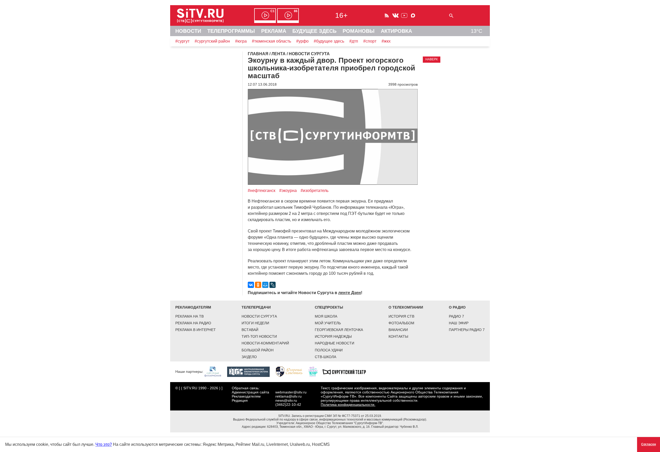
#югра (241, 41)
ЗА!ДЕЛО (249, 357)
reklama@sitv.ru (288, 396)
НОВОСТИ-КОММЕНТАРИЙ (265, 343)
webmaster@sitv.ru (291, 392)
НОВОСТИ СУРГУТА (259, 316)
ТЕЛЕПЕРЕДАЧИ (256, 307)
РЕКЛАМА (273, 31)
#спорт (369, 41)
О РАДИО (457, 307)
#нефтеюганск (261, 190)
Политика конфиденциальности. (348, 404)
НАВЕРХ (431, 59)
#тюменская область (271, 41)
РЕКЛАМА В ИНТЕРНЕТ (195, 330)
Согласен (648, 444)
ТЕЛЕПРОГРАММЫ (231, 31)
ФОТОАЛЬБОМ (401, 323)
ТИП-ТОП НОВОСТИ (259, 336)
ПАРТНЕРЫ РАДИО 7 (467, 330)
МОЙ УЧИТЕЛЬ (328, 323)
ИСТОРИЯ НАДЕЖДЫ (333, 336)
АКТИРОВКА (396, 31)
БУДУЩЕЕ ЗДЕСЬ (314, 31)
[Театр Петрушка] (316, 371)
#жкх (386, 41)
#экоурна (288, 190)
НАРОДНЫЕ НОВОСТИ (334, 343)
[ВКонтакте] (251, 285)
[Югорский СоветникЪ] (292, 371)
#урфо (302, 41)
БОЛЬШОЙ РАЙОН (258, 350)
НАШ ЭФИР (458, 323)
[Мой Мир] (265, 285)
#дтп (353, 41)
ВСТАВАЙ (250, 330)
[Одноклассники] (258, 285)
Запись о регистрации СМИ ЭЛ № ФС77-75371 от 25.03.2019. (337, 416)
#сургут (182, 41)
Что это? (103, 444)
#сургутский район (212, 41)
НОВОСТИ (188, 31)
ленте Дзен (349, 292)
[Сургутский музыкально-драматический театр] (347, 371)
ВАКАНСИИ (398, 330)
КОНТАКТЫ (398, 336)
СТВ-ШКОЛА (325, 357)
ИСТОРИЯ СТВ (401, 316)
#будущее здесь (329, 41)
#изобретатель (314, 190)
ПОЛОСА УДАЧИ (329, 350)
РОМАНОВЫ (359, 31)
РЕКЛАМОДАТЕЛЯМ (193, 307)
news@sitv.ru (286, 400)
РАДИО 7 (456, 316)
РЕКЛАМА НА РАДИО (193, 323)
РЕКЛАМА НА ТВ (189, 316)
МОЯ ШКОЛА (326, 316)
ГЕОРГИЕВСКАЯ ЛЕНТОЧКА (339, 330)
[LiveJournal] (272, 285)
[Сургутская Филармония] (215, 371)
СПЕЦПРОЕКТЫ (329, 307)
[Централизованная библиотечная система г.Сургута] (251, 371)
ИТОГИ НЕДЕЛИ (255, 323)
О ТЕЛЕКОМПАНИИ (406, 307)
